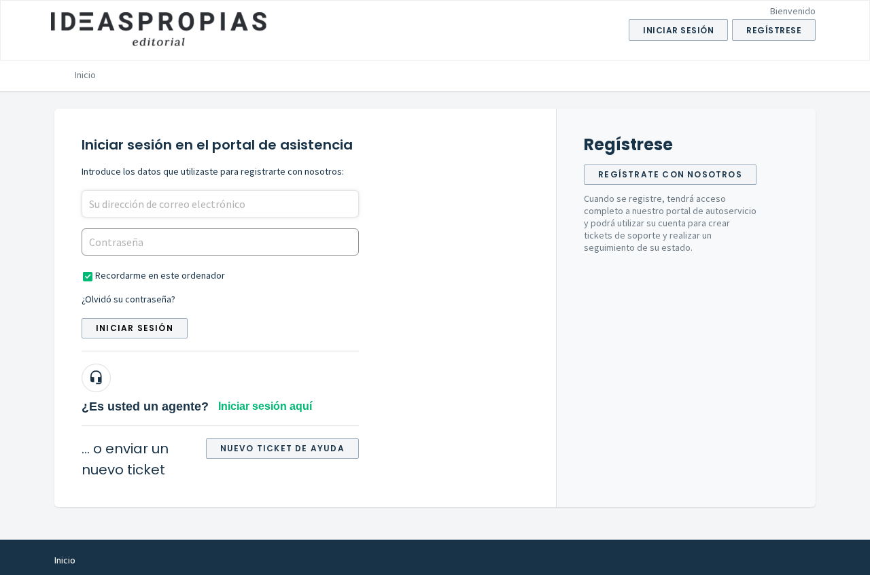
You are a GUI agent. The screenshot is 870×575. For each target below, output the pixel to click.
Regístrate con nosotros (670, 174)
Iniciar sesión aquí (265, 406)
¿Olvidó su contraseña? (128, 299)
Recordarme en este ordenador (160, 275)
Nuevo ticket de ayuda (282, 448)
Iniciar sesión (134, 328)
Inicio (85, 75)
